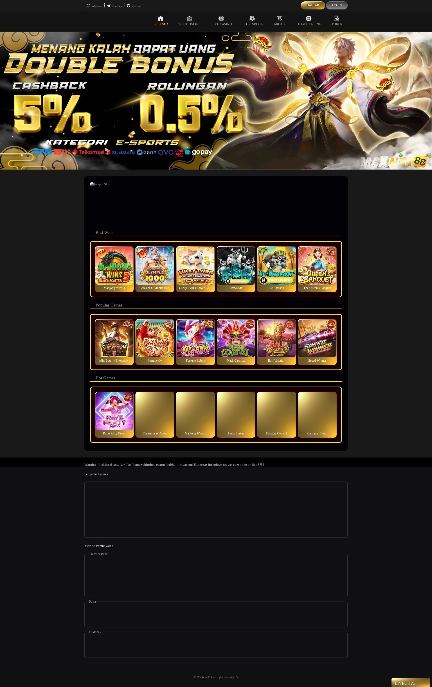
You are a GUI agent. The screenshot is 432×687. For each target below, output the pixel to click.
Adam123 (206, 677)
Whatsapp (96, 5)
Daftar (313, 5)
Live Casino (222, 24)
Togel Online (309, 24)
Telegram (116, 5)
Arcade (280, 24)
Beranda (161, 24)
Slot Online (189, 24)
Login (337, 5)
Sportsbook (253, 24)
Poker (337, 24)
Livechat (136, 5)
